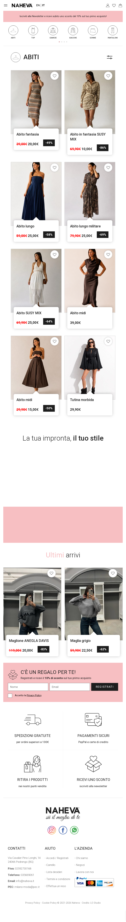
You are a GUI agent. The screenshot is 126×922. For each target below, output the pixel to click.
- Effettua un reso (55, 886)
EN (38, 5)
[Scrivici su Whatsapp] (74, 830)
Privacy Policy (34, 695)
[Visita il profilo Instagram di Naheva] (52, 830)
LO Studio (95, 902)
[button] (59, 41)
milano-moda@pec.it (24, 887)
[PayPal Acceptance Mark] (94, 882)
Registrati (105, 686)
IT (43, 5)
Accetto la (28, 695)
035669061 (21, 875)
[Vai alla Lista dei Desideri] (114, 5)
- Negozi (79, 865)
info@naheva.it (21, 881)
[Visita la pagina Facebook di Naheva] (63, 830)
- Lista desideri (53, 872)
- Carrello (50, 865)
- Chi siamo (81, 858)
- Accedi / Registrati (56, 858)
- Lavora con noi (84, 872)
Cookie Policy (49, 902)
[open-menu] (6, 5)
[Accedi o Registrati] (108, 5)
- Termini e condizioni (57, 879)
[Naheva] (22, 5)
